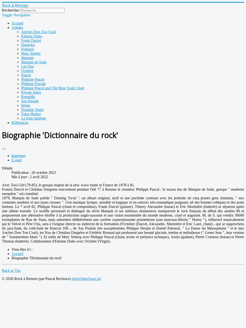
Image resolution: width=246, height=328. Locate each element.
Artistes (17, 27)
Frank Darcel (31, 40)
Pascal (26, 75)
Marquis (27, 58)
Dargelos (28, 45)
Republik (28, 97)
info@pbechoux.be (86, 279)
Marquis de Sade (34, 62)
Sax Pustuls (30, 101)
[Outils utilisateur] (4, 149)
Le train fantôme (33, 118)
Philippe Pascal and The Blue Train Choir (52, 88)
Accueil (17, 23)
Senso (25, 105)
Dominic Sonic (32, 110)
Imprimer (18, 156)
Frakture (27, 49)
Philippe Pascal (32, 79)
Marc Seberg (31, 53)
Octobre (27, 71)
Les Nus (27, 66)
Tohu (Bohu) (31, 114)
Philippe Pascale (33, 84)
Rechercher (10, 10)
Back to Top (11, 270)
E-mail (17, 160)
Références (20, 123)
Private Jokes (31, 92)
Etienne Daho (31, 36)
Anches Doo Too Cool (38, 32)
